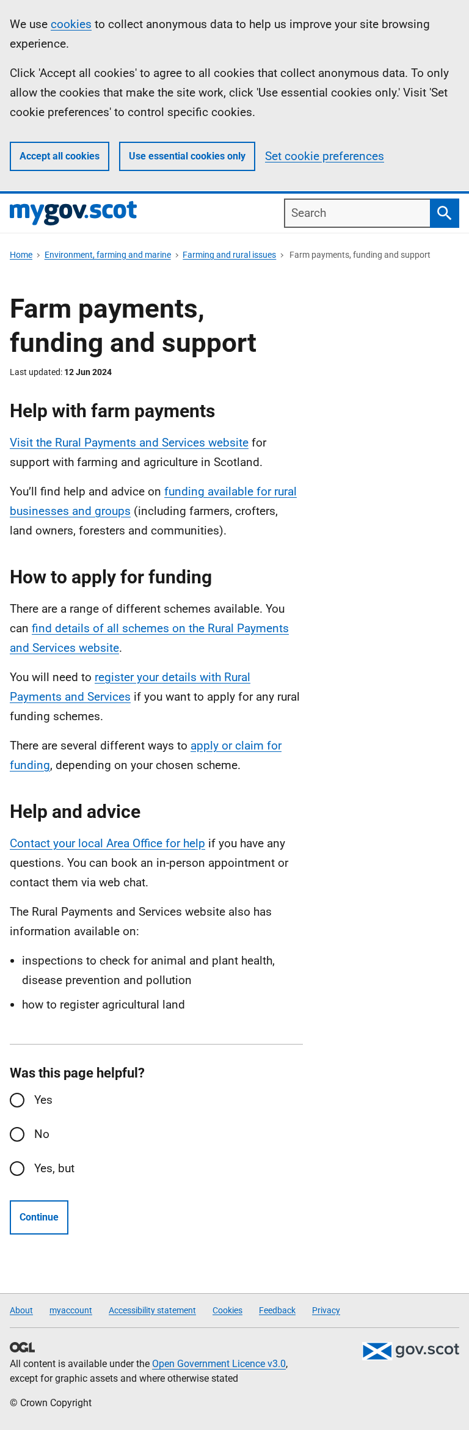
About (21, 1310)
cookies (71, 24)
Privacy (326, 1310)
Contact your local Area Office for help (107, 843)
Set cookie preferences (324, 156)
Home (21, 255)
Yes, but (54, 1168)
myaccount (70, 1310)
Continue (39, 1217)
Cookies (227, 1310)
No (41, 1134)
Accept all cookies (60, 156)
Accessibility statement (152, 1310)
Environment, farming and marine (108, 255)
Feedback (277, 1310)
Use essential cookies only (187, 156)
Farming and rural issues (229, 255)
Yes (43, 1100)
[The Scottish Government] (410, 1351)
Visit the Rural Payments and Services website (129, 443)
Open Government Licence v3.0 (219, 1364)
